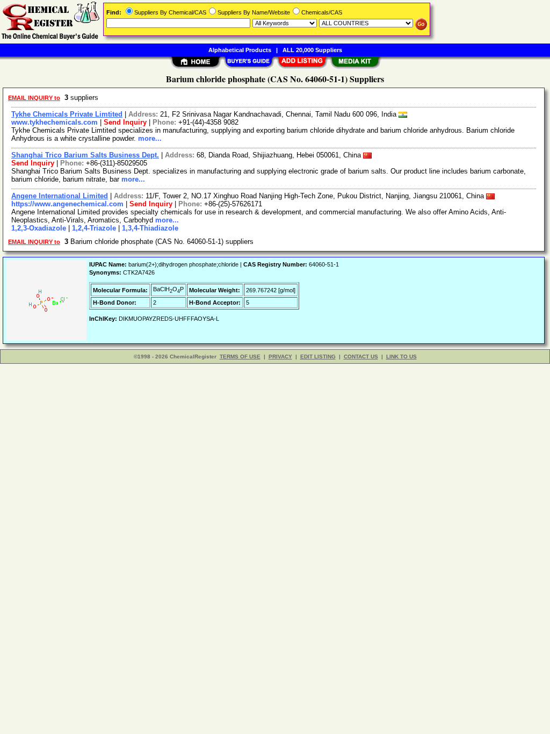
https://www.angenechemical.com (67, 204)
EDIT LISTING (318, 356)
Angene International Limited (59, 196)
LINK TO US (401, 356)
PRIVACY (280, 356)
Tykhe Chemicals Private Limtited (66, 114)
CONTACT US (361, 356)
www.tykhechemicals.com (54, 122)
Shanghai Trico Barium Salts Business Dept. (85, 155)
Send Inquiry (125, 122)
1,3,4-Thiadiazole (150, 228)
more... (150, 138)
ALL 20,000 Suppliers (312, 50)
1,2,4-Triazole (94, 228)
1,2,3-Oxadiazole (38, 228)
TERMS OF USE (240, 356)
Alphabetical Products (239, 50)
